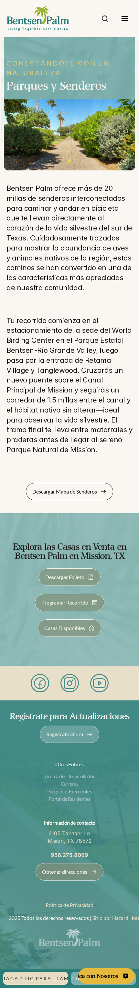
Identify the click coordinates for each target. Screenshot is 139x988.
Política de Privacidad (69, 905)
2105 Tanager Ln (69, 833)
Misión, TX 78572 (69, 841)
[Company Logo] (38, 18)
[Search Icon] (105, 19)
